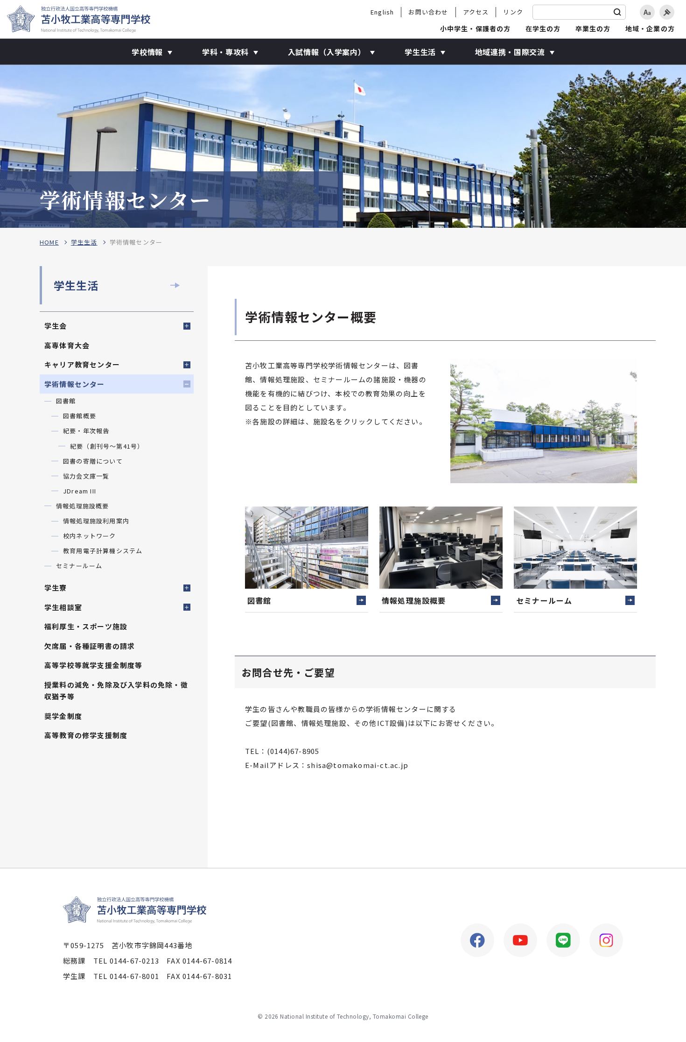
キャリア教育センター (82, 364)
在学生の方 (543, 28)
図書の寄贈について (93, 461)
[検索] (617, 12)
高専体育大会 (67, 345)
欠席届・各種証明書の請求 (89, 646)
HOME (49, 242)
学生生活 (84, 242)
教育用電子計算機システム (102, 550)
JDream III (79, 490)
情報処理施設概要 (82, 505)
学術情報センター (74, 384)
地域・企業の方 (650, 28)
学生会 (55, 326)
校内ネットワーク (89, 535)
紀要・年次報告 (86, 430)
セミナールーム (79, 565)
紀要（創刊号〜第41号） (107, 446)
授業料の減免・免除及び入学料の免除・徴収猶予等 (116, 691)
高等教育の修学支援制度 (85, 735)
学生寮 (55, 587)
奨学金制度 (63, 716)
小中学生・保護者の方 (475, 28)
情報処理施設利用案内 (96, 520)
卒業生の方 (593, 28)
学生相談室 (63, 607)
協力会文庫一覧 (86, 476)
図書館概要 (79, 415)
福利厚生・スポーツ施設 (85, 626)
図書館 (66, 400)
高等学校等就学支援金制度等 (93, 665)
